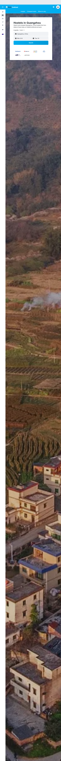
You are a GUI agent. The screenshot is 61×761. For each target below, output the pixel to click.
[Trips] (3, 29)
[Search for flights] (3, 11)
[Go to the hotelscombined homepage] (12, 7)
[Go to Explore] (3, 25)
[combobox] (19, 30)
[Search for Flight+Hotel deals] (3, 21)
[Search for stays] (3, 15)
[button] (2, 7)
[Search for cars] (3, 18)
